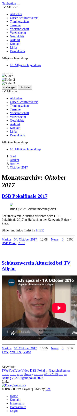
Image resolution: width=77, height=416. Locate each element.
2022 (40, 378)
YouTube (16, 352)
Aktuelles (16, 14)
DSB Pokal (9, 243)
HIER (40, 230)
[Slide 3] (11, 73)
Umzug (28, 374)
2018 (68, 371)
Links (13, 47)
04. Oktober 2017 (25, 239)
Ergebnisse (61, 374)
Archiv (14, 163)
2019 (65, 374)
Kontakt (15, 43)
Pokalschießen (5, 374)
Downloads (17, 51)
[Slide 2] (7, 73)
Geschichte (17, 36)
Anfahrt (15, 40)
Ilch (48, 389)
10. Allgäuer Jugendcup (25, 65)
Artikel (14, 160)
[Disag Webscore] (14, 385)
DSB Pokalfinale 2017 (24, 196)
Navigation (9, 3)
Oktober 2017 (19, 167)
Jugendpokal (27, 378)
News (55, 239)
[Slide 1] (3, 73)
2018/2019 (51, 374)
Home (14, 396)
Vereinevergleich (38, 374)
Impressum (17, 403)
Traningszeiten (19, 21)
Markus (6, 239)
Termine (15, 25)
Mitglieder (20, 374)
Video (27, 352)
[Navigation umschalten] (18, 4)
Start (13, 156)
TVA (5, 352)
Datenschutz (18, 407)
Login (14, 411)
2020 (15, 378)
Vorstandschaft (19, 29)
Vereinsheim (18, 32)
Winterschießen (13, 374)
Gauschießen (57, 370)
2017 (21, 243)
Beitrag (6, 378)
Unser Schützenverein (24, 18)
